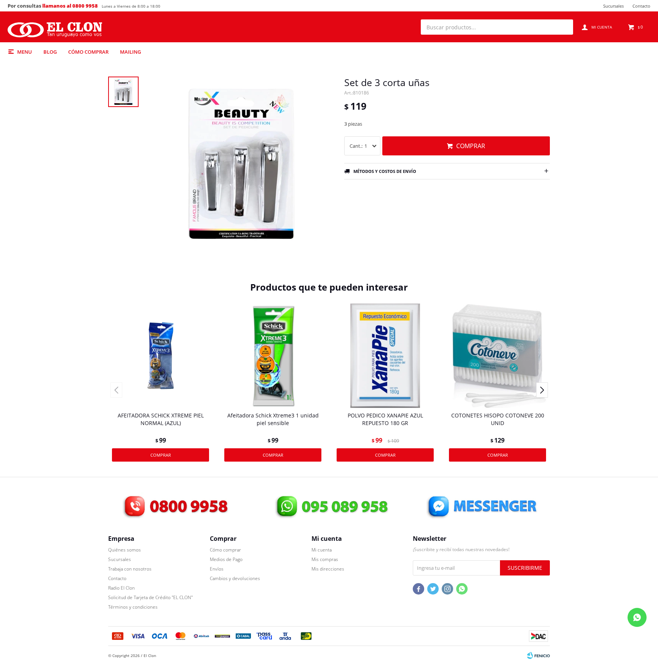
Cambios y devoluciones (235, 578)
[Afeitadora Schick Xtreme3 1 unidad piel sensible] (272, 355)
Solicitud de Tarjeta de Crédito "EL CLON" (150, 597)
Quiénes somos (124, 550)
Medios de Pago (226, 559)
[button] (563, 27)
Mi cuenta (321, 550)
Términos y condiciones (133, 607)
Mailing (130, 51)
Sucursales (613, 6)
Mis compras (324, 559)
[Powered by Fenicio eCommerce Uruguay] (538, 655)
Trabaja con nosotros (130, 569)
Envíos (217, 569)
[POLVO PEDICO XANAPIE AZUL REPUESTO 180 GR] (385, 355)
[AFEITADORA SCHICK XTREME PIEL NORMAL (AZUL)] (160, 355)
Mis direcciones (327, 569)
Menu (24, 51)
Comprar (470, 146)
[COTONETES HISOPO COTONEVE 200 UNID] (497, 355)
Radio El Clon (121, 588)
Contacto (641, 6)
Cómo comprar (88, 51)
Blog (50, 51)
